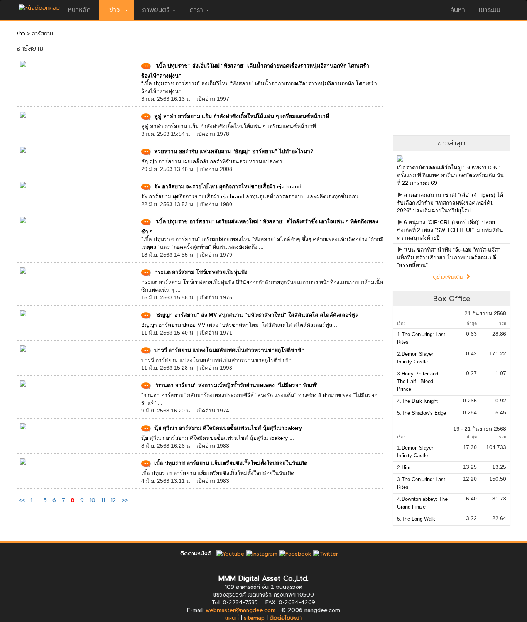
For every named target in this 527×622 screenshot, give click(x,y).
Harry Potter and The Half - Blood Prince (417, 381)
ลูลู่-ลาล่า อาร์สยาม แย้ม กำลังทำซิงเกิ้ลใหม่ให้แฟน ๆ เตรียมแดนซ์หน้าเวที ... (231, 126)
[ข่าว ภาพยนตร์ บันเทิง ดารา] (39, 6)
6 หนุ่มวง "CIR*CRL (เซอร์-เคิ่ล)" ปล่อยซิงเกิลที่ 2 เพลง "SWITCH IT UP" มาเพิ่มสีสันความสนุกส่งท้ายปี (450, 230)
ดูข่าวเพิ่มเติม (449, 277)
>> (125, 500)
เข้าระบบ (489, 10)
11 (103, 500)
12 (113, 500)
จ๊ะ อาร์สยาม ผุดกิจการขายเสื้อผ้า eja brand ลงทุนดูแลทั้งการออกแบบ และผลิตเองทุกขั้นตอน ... (253, 196)
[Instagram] (261, 553)
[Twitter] (325, 553)
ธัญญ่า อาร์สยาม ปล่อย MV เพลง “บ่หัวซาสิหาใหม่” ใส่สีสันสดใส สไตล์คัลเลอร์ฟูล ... (240, 325)
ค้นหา (457, 10)
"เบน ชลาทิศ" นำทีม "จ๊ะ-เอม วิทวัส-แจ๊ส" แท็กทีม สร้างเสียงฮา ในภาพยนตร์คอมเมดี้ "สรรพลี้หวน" (448, 257)
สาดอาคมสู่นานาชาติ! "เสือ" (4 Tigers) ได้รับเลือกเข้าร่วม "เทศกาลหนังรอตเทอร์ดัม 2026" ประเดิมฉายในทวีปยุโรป (450, 202)
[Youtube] (230, 553)
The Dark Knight (420, 401)
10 (92, 500)
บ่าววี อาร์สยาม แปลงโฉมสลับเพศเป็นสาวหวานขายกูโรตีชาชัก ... (219, 360)
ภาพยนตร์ (156, 10)
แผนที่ (232, 618)
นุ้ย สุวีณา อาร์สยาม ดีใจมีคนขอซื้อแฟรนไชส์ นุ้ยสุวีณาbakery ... (217, 438)
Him (406, 467)
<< (23, 500)
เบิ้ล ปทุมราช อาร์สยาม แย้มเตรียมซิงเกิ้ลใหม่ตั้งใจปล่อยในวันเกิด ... (221, 473)
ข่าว (21, 34)
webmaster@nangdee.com (240, 610)
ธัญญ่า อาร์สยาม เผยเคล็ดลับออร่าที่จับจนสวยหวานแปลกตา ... (215, 161)
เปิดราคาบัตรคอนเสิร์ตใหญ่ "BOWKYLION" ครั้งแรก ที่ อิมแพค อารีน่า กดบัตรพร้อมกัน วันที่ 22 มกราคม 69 (450, 175)
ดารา (196, 10)
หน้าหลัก (79, 10)
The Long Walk (418, 519)
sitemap (254, 618)
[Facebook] (295, 553)
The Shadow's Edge (424, 413)
